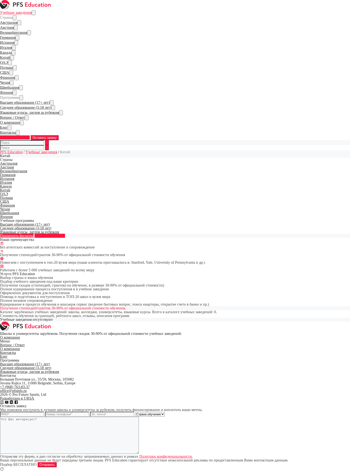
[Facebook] (16, 402)
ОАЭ (4, 62)
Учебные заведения (16, 12)
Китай (5, 57)
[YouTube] (7, 402)
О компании (10, 122)
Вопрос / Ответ (12, 117)
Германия (7, 37)
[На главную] (25, 8)
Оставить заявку (45, 137)
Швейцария (9, 87)
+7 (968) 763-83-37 (15, 137)
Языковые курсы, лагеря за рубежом (29, 112)
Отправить (47, 464)
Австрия (7, 27)
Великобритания (13, 32)
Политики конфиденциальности (165, 456)
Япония (6, 92)
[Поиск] (47, 142)
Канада (6, 52)
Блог (4, 127)
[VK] (11, 402)
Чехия (5, 82)
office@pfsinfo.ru (13, 391)
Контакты (8, 132)
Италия (6, 47)
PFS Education (11, 152)
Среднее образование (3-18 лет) (25, 107)
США (4, 72)
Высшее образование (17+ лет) (25, 102)
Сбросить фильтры (50, 236)
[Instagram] (2, 402)
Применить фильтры (17, 236)
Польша (6, 67)
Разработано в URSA (17, 398)
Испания (7, 42)
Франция (7, 77)
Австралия (8, 22)
